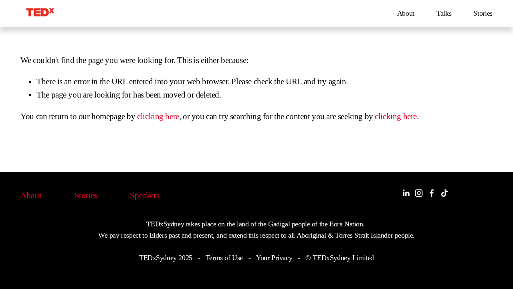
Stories (483, 13)
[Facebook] (432, 193)
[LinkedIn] (406, 193)
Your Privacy (274, 258)
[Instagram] (419, 193)
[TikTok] (444, 193)
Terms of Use (224, 258)
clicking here (158, 116)
